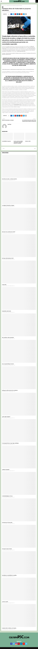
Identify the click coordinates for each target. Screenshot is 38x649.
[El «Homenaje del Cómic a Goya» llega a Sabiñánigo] (19, 430)
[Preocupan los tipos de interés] (19, 536)
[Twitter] (14, 644)
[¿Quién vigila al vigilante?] (19, 404)
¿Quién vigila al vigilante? (6, 416)
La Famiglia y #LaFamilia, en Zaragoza (8, 205)
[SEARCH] (35, 148)
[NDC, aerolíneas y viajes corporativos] (19, 324)
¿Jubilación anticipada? (5, 469)
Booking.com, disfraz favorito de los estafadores (10, 390)
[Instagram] (16, 644)
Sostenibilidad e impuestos (6, 141)
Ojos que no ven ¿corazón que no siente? (8, 231)
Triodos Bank (6, 36)
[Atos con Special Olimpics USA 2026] (19, 351)
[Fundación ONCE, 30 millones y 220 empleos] (19, 615)
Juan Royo (9, 124)
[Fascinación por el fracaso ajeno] (19, 509)
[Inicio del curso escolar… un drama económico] (19, 166)
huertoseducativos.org (17, 104)
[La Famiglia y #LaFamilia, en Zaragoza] (19, 192)
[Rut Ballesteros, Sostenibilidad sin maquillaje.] (19, 562)
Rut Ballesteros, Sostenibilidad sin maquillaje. (9, 575)
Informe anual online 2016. (21, 51)
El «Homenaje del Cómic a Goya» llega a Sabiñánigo (10, 443)
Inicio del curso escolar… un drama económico (9, 179)
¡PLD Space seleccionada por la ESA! (7, 258)
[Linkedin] (21, 644)
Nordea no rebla (27, 141)
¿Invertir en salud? (5, 601)
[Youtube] (24, 644)
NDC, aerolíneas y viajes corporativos (8, 337)
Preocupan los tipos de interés (7, 549)
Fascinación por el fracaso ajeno (7, 522)
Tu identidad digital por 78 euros (7, 496)
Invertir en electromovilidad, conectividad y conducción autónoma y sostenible (18, 142)
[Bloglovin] (26, 644)
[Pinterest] (19, 644)
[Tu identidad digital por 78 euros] (19, 483)
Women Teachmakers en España (8, 120)
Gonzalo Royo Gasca (5, 391)
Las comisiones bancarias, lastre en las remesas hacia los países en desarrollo (29, 120)
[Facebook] (11, 644)
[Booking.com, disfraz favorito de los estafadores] (19, 377)
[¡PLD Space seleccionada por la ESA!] (19, 245)
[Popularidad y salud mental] (19, 298)
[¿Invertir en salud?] (19, 589)
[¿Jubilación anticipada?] (19, 457)
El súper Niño (4, 284)
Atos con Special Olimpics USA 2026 (8, 364)
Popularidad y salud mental (6, 311)
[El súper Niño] (19, 272)
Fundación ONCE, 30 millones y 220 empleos (9, 628)
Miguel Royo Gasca (5, 338)
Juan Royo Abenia (5, 206)
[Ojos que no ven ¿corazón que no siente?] (19, 219)
